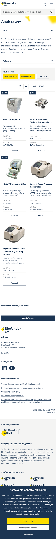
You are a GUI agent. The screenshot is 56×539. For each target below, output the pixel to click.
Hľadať (51, 12)
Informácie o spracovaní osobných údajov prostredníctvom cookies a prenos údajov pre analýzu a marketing (26, 400)
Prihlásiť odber (28, 318)
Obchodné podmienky (10, 391)
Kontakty (5, 352)
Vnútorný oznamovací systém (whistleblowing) (20, 384)
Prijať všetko (28, 521)
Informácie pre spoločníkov (12, 395)
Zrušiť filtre (43, 76)
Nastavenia (28, 534)
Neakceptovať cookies (28, 528)
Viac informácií (45, 508)
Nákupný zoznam (45, 4)
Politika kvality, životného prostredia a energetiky (22, 388)
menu (51, 4)
